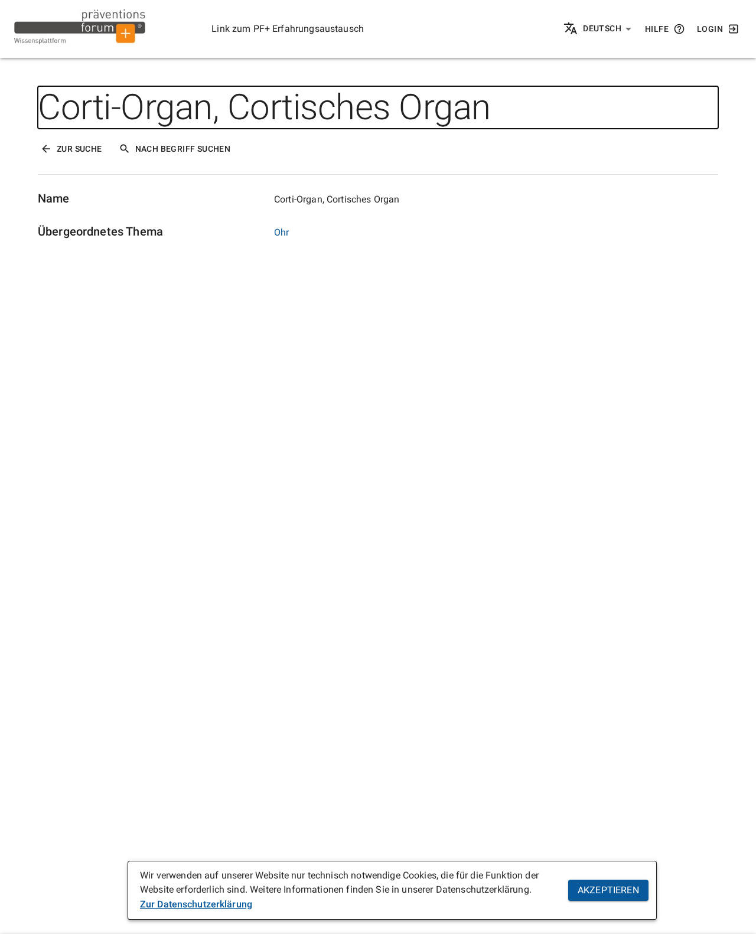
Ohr (281, 232)
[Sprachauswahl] (571, 29)
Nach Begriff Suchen (183, 149)
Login (710, 29)
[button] (607, 29)
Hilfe (657, 29)
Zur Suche (79, 149)
